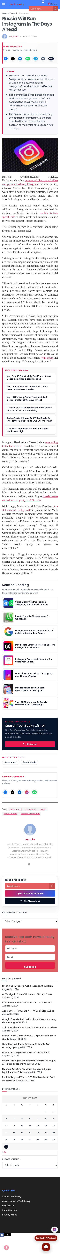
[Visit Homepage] (17, 4)
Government (24, 13)
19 (22, 1132)
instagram (30, 809)
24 (6, 1139)
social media (10, 813)
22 (46, 1132)
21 (38, 1132)
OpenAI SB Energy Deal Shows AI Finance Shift (26, 1052)
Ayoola (14, 36)
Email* (30, 957)
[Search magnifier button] (55, 8)
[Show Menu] (3, 4)
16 (54, 1125)
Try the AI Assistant (30, 901)
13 (30, 1125)
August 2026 (30, 1098)
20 (30, 1132)
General (13, 13)
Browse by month (11, 1159)
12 (22, 1125)
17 (6, 1132)
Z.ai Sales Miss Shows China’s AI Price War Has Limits (29, 1027)
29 (46, 1139)
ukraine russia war (30, 813)
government (16, 809)
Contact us (8, 1205)
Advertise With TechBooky (16, 1201)
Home (4, 13)
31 (6, 1146)
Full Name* (30, 948)
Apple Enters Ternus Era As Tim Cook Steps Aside (28, 1010)
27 (30, 1139)
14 (38, 1125)
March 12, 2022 (30, 36)
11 (14, 1125)
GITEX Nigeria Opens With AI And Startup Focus (27, 994)
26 (22, 1139)
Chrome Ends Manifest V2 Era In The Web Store (27, 1002)
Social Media (29, 762)
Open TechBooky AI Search (30, 893)
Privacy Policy (9, 1214)
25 (14, 1139)
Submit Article (9, 1210)
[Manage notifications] (6, 1247)
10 (6, 1125)
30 (53, 1139)
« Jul (4, 1151)
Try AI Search (30, 744)
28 (38, 1139)
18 (14, 1132)
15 (46, 1125)
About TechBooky (11, 1196)
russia (43, 809)
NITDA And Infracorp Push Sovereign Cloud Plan (27, 985)
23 (54, 1132)
